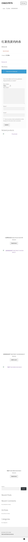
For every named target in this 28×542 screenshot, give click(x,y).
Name (5, 106)
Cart (21, 538)
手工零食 (8, 8)
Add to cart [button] (14, 359)
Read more (14, 243)
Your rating (6, 84)
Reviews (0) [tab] (4, 62)
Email (5, 112)
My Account (4, 539)
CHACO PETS (7, 3)
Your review (6, 87)
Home (4, 8)
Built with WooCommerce (8, 534)
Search (3, 486)
